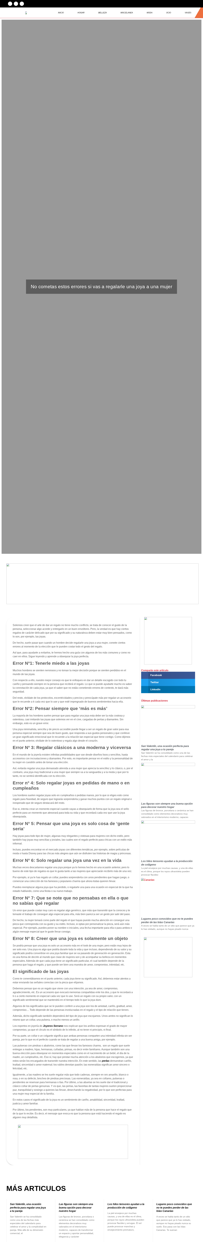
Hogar (81, 13)
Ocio (168, 13)
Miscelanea (127, 13)
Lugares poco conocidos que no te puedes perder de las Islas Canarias (174, 1207)
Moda (149, 13)
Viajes (188, 13)
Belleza (102, 13)
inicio (61, 13)
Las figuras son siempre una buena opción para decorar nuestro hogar (76, 1207)
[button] (10, 4)
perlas (105, 1060)
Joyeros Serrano (53, 1026)
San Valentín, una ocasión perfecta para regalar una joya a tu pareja (28, 1207)
